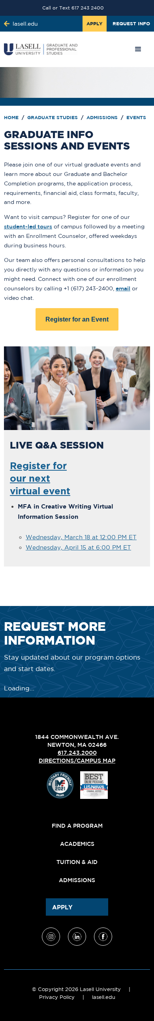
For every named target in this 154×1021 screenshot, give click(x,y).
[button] (138, 49)
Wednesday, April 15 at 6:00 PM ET (78, 547)
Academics (77, 844)
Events (136, 117)
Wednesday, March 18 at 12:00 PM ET (81, 537)
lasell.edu (103, 997)
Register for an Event (77, 319)
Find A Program (77, 826)
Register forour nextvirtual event (40, 478)
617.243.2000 (77, 753)
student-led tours (28, 226)
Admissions (102, 117)
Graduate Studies (53, 117)
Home (12, 117)
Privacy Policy (57, 997)
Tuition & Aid (77, 862)
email (123, 288)
